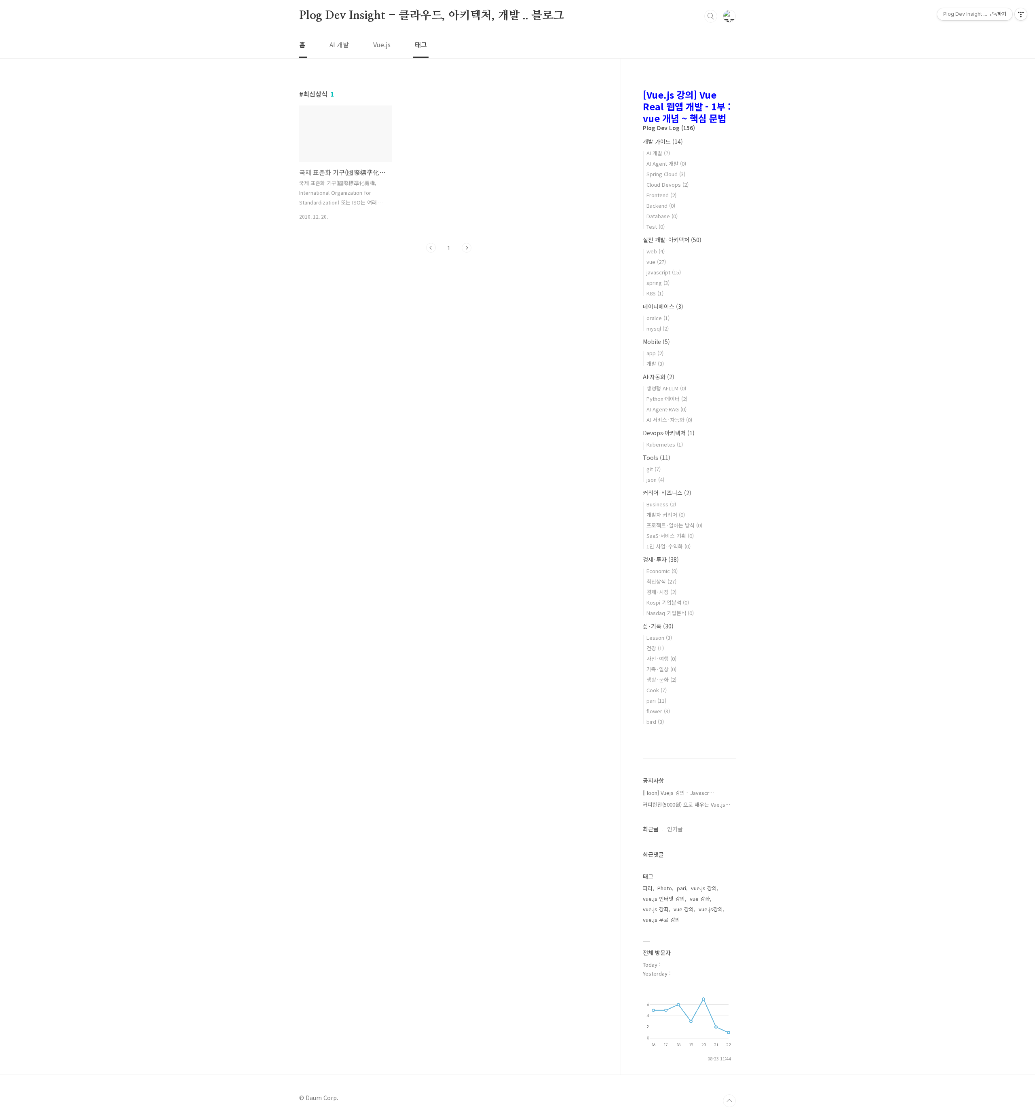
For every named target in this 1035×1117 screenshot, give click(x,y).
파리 (648, 888)
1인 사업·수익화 (668, 546)
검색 (711, 16)
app (654, 353)
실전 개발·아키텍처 (672, 240)
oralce (658, 318)
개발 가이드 (663, 141)
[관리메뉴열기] (1021, 14)
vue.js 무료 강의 (661, 919)
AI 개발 (339, 44)
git (653, 469)
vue (656, 262)
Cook (656, 690)
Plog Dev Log (669, 128)
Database (662, 216)
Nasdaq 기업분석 (670, 613)
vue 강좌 (700, 898)
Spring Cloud (665, 174)
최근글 (651, 829)
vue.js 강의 (704, 888)
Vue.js (382, 44)
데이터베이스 (663, 306)
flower (658, 711)
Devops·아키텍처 (669, 433)
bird (655, 721)
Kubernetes (664, 444)
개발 (655, 363)
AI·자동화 (658, 377)
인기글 (675, 829)
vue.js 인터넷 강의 (664, 898)
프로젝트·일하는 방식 (674, 525)
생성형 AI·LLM (666, 388)
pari (656, 700)
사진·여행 (661, 658)
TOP (729, 1100)
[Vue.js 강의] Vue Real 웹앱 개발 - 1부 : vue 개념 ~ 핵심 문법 (687, 106)
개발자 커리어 (665, 514)
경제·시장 (661, 592)
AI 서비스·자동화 (669, 420)
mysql (657, 328)
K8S (654, 293)
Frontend (661, 195)
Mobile (656, 341)
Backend (660, 205)
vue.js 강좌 (656, 909)
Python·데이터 (666, 399)
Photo (664, 888)
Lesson (659, 637)
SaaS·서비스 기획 (670, 536)
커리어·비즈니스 (667, 493)
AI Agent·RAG (666, 409)
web (655, 251)
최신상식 (661, 581)
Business (661, 504)
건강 (655, 648)
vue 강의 (684, 909)
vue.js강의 (711, 909)
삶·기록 (658, 626)
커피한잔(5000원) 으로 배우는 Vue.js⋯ (687, 804)
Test (655, 226)
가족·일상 (661, 669)
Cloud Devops (667, 184)
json (655, 479)
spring (658, 283)
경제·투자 (661, 559)
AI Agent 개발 (666, 163)
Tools (656, 457)
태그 (421, 44)
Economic (662, 571)
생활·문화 (661, 679)
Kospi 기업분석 (667, 602)
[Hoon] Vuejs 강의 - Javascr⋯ (678, 793)
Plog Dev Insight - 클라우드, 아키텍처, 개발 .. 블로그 (431, 15)
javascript (663, 272)
